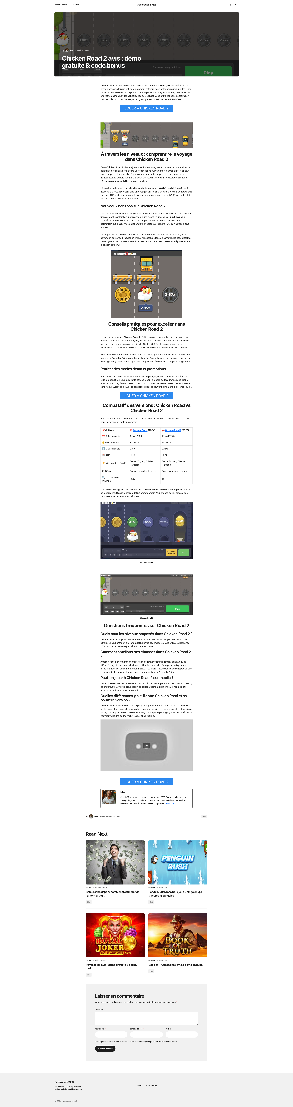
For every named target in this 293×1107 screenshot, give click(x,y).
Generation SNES (146, 4)
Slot (204, 816)
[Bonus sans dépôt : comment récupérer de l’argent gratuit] (115, 862)
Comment (100, 1009)
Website (169, 1029)
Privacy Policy (151, 1085)
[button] (231, 4)
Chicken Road (140, 430)
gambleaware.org (74, 1089)
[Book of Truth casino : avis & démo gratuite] (177, 935)
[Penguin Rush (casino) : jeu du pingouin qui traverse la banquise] (177, 862)
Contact (139, 1085)
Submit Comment (105, 1048)
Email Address (137, 1029)
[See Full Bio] (176, 803)
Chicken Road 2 (173, 430)
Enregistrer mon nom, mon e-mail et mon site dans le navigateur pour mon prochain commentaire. (137, 1041)
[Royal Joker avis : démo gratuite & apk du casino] (115, 935)
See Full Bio (170, 803)
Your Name (100, 1029)
